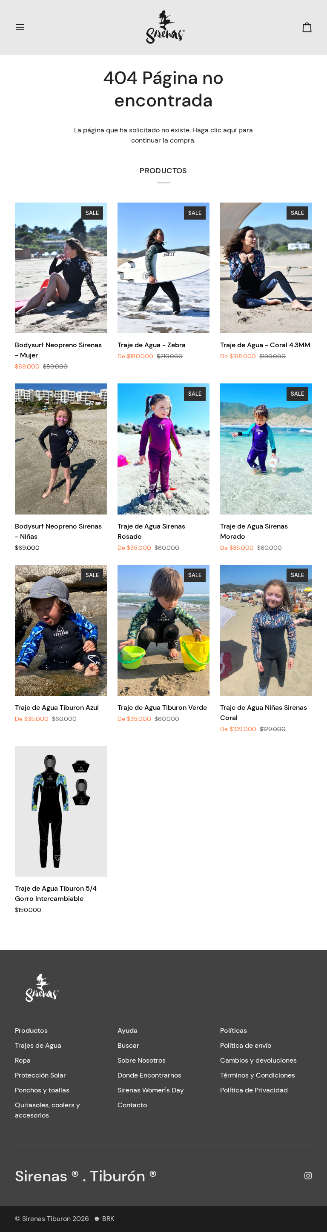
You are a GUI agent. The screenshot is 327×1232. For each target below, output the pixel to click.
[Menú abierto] (27, 27)
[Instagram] (308, 1176)
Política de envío (245, 1045)
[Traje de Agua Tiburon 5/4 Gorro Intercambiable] (60, 811)
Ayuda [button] (128, 1030)
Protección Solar (40, 1075)
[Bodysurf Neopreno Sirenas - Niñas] (60, 449)
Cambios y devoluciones (258, 1060)
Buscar (128, 1045)
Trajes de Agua (38, 1045)
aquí (230, 130)
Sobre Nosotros (142, 1060)
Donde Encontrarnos (149, 1075)
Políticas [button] (233, 1030)
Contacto (132, 1105)
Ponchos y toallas (42, 1090)
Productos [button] (31, 1030)
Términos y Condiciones (257, 1075)
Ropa (23, 1060)
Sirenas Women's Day (151, 1090)
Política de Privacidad (254, 1090)
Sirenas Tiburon (46, 1219)
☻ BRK (103, 1219)
